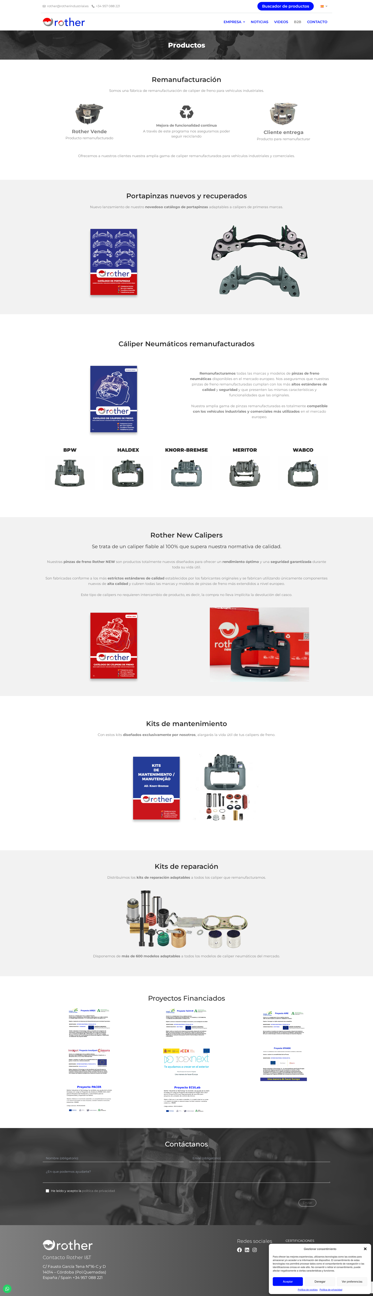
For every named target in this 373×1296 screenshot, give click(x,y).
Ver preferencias (352, 1281)
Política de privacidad (331, 1289)
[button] (365, 1249)
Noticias (259, 22)
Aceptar (288, 1281)
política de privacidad (98, 1191)
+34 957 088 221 (88, 1277)
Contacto (317, 22)
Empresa (232, 22)
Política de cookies (308, 1289)
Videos (281, 22)
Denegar (320, 1281)
